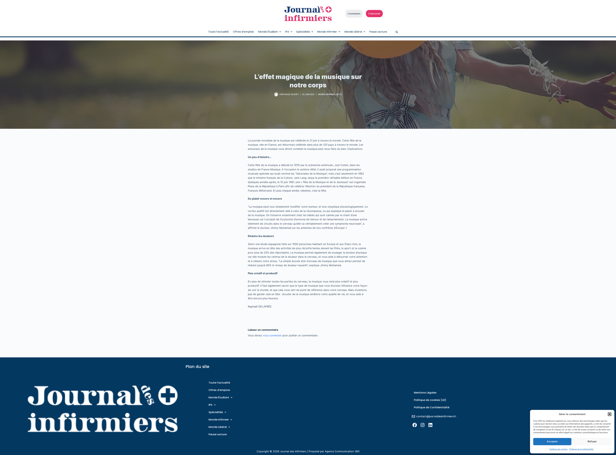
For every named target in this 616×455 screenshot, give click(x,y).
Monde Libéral (353, 32)
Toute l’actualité (218, 32)
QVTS (339, 94)
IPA (287, 32)
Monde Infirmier (327, 32)
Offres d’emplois (243, 32)
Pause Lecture (378, 32)
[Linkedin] (430, 425)
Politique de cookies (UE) (430, 400)
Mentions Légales (425, 392)
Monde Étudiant (268, 32)
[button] (609, 414)
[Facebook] (414, 425)
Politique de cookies (558, 449)
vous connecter (272, 335)
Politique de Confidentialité (581, 449)
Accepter (552, 441)
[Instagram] (422, 425)
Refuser (592, 441)
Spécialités (303, 32)
